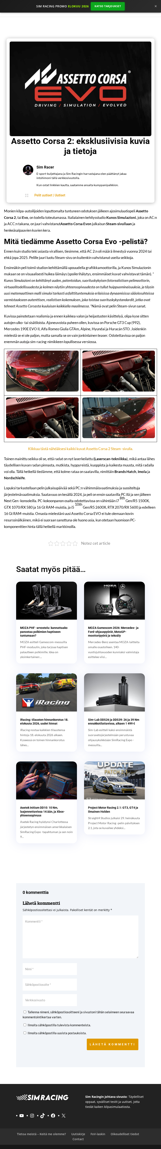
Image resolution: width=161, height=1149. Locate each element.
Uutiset (60, 195)
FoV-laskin (98, 1134)
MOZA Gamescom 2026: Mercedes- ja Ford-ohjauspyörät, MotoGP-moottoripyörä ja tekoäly (113, 631)
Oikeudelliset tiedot (125, 1134)
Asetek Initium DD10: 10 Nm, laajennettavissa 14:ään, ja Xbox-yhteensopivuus (42, 811)
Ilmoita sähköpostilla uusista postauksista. (57, 1033)
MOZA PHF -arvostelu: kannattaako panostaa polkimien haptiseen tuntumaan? (44, 631)
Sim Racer (45, 167)
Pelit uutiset (43, 195)
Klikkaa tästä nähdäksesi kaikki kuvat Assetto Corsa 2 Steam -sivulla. (80, 449)
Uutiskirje (78, 1134)
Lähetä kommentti (112, 1044)
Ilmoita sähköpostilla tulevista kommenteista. (59, 1025)
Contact (78, 1139)
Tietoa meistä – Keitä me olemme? (41, 1134)
